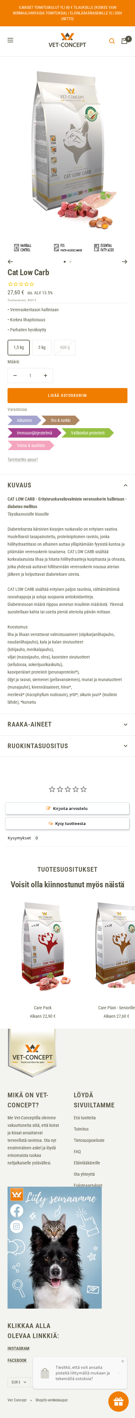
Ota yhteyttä (84, 1174)
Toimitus (81, 1129)
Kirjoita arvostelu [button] (70, 808)
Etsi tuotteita (85, 1117)
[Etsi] (112, 41)
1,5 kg (19, 347)
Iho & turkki (60, 420)
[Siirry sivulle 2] (70, 262)
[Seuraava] (124, 262)
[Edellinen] (10, 262)
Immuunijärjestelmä (34, 432)
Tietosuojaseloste (89, 1140)
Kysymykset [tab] (19, 838)
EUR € (16, 1382)
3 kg (42, 347)
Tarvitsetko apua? (23, 459)
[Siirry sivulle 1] (65, 262)
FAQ (77, 1151)
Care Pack (42, 1007)
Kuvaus (19, 485)
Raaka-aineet (30, 724)
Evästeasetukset (88, 1185)
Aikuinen (24, 420)
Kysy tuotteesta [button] (70, 823)
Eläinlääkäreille (87, 1162)
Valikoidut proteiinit (88, 432)
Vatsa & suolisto (31, 445)
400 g (65, 347)
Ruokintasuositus (38, 746)
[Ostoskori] (124, 41)
